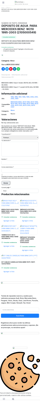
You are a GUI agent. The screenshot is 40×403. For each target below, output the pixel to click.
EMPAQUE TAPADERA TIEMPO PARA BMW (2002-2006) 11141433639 (27, 239)
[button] (2, 19)
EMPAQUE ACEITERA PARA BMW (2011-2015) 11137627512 (28, 211)
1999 (27, 97)
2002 (12, 98)
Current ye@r (6, 187)
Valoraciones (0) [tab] (7, 77)
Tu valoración (6, 140)
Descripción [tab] (5, 75)
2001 (36, 97)
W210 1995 (26, 102)
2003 (16, 98)
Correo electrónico (7, 167)
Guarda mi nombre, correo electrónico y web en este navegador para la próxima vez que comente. (17, 177)
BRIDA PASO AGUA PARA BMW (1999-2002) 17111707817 (10, 211)
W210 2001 (18, 105)
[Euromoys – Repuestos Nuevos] (22, 2)
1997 (19, 97)
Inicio (2, 7)
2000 (32, 97)
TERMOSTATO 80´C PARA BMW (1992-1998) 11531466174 (9, 236)
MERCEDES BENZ (13, 64)
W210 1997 (14, 103)
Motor (8, 7)
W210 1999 (30, 103)
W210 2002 (26, 105)
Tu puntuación (6, 134)
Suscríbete (20, 316)
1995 (12, 97)
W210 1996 (34, 102)
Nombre (4, 159)
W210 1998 (22, 103)
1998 (23, 97)
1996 (16, 97)
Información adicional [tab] (19, 75)
